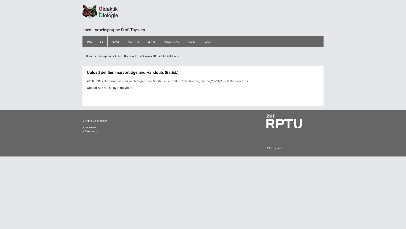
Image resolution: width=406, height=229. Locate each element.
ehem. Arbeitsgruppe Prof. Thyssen (113, 29)
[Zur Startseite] (100, 11)
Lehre (151, 41)
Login (208, 41)
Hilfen (192, 41)
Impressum (91, 127)
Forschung (171, 41)
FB (101, 41)
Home (115, 41)
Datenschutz (92, 131)
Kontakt (133, 41)
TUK (89, 41)
